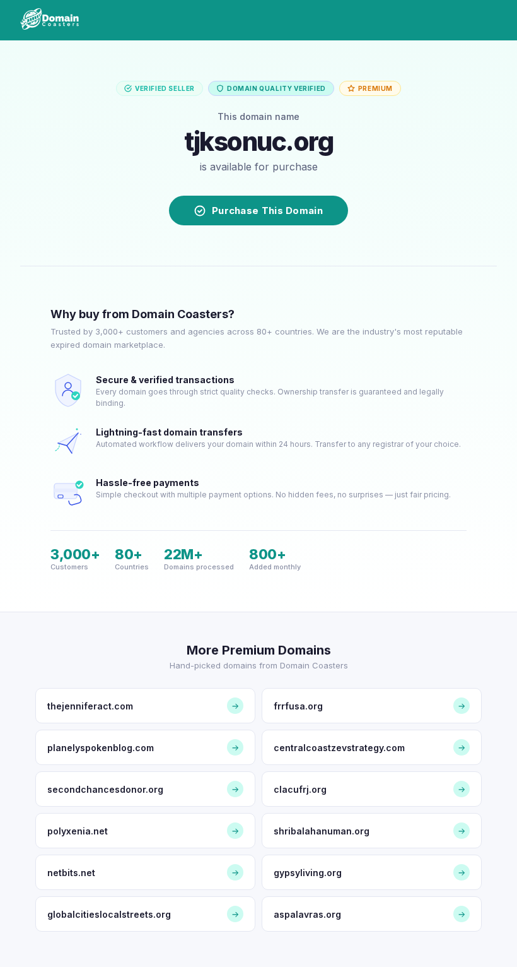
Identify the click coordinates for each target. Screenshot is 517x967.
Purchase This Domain (267, 211)
